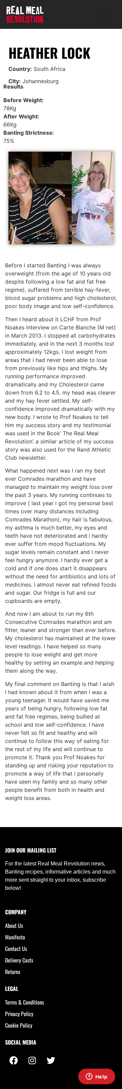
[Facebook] (13, 1060)
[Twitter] (50, 1060)
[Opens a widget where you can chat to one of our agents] (96, 1077)
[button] (105, 15)
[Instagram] (32, 1060)
